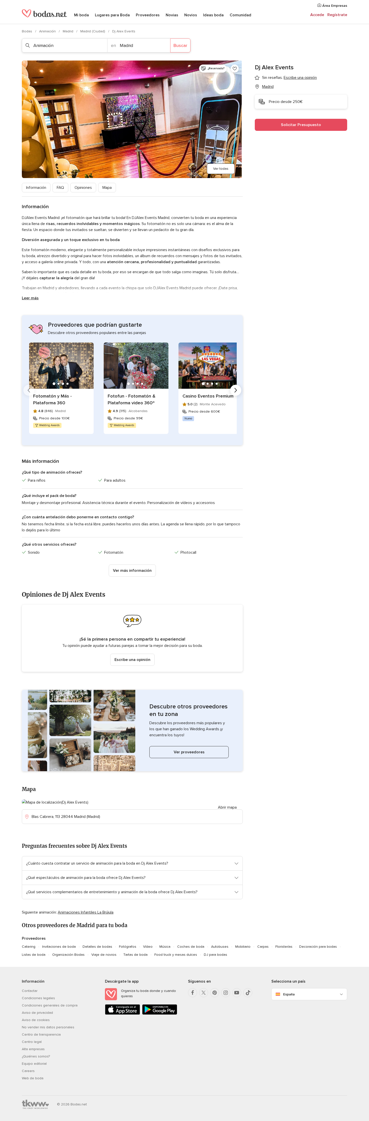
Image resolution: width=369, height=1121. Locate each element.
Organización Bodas (68, 954)
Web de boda (32, 1078)
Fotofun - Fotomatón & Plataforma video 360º (131, 399)
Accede (317, 14)
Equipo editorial (34, 1063)
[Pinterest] (214, 992)
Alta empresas (33, 1049)
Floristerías (283, 946)
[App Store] (122, 1014)
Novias (172, 15)
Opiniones (83, 187)
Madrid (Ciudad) (93, 31)
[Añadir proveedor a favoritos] (235, 69)
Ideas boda (213, 15)
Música (164, 946)
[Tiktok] (247, 992)
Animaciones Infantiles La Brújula (85, 912)
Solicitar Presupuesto (301, 124)
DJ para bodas (215, 954)
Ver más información (132, 570)
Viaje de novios (103, 954)
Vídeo (148, 946)
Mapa (107, 187)
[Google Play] (159, 1014)
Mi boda (81, 15)
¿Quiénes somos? (36, 1056)
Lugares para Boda (112, 15)
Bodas (27, 31)
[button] (132, 638)
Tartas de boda (135, 954)
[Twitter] (203, 992)
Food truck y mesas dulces (175, 954)
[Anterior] (28, 390)
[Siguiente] (235, 390)
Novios (190, 15)
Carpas (263, 946)
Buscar (180, 45)
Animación (48, 31)
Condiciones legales (38, 998)
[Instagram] (225, 992)
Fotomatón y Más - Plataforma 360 (52, 399)
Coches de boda (190, 946)
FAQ (60, 187)
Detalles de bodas (97, 946)
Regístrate (337, 14)
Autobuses (219, 946)
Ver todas (220, 168)
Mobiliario (243, 946)
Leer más (30, 298)
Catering (28, 946)
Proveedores (148, 15)
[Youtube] (236, 992)
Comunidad (240, 15)
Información (36, 187)
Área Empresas (334, 6)
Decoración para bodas (318, 946)
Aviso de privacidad (37, 1013)
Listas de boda (33, 954)
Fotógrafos (127, 946)
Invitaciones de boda (59, 946)
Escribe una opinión (132, 659)
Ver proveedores (189, 752)
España (289, 994)
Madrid (68, 31)
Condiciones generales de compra (50, 1005)
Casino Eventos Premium (207, 396)
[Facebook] (192, 992)
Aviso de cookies (36, 1020)
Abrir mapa (227, 807)
